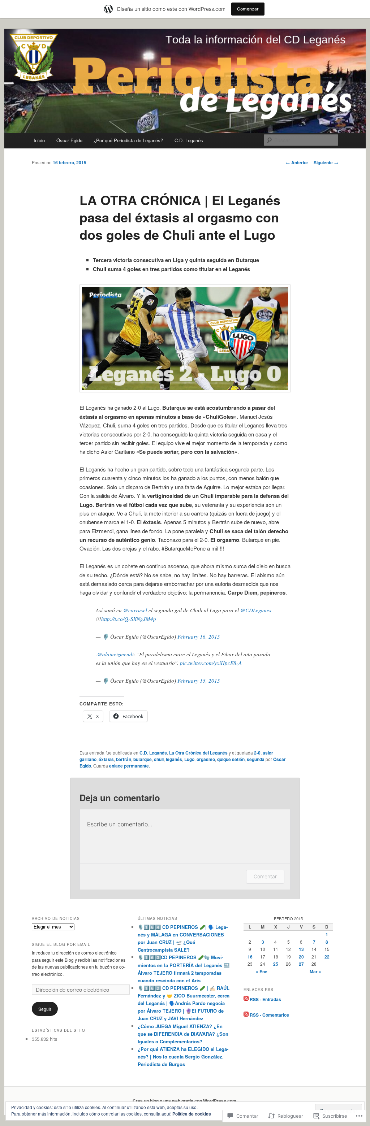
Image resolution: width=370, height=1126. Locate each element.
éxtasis (106, 759)
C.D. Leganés (189, 140)
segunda (255, 759)
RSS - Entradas (265, 999)
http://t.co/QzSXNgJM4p (128, 618)
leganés (174, 759)
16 (250, 956)
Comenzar (248, 9)
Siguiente (326, 162)
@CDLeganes (255, 610)
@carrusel (135, 610)
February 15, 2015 (198, 680)
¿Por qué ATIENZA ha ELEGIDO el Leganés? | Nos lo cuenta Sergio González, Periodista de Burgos (183, 1056)
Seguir (44, 1009)
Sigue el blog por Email (61, 944)
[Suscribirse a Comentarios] (246, 1015)
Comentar (265, 876)
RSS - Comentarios (269, 1015)
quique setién (231, 759)
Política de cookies (191, 1113)
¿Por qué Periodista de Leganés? (128, 140)
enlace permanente (129, 765)
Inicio (39, 140)
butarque (142, 759)
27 (301, 964)
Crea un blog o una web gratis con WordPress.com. (185, 1100)
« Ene (261, 971)
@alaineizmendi (115, 654)
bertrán (123, 759)
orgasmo (206, 759)
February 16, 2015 (198, 636)
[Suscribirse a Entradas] (246, 999)
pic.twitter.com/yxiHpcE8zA (211, 662)
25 (275, 964)
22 (327, 956)
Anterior (297, 162)
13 (301, 949)
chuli (159, 759)
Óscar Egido (69, 140)
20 (301, 956)
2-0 (257, 752)
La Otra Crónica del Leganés (198, 752)
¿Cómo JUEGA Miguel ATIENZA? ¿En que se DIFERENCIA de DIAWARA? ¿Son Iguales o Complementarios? (183, 1034)
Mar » (315, 971)
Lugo (189, 759)
